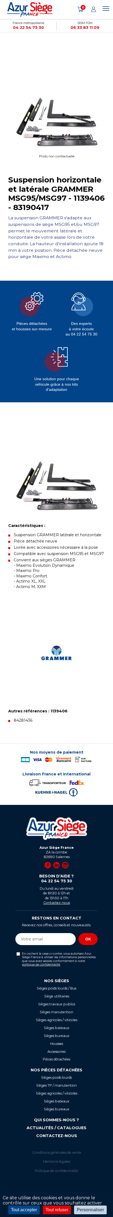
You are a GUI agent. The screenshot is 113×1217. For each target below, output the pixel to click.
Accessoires (56, 1052)
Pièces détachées (56, 1059)
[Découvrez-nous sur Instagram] (65, 865)
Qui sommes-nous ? (56, 1120)
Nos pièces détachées (56, 1070)
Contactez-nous (56, 903)
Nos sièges (56, 981)
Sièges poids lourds (56, 1077)
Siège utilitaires (56, 996)
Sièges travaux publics (56, 1004)
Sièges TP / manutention (56, 1085)
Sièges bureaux (56, 1036)
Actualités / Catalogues (56, 1128)
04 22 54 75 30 (28, 27)
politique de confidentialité (41, 964)
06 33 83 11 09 (84, 27)
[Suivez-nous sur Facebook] (47, 865)
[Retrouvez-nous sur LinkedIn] (56, 865)
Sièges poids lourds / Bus (56, 988)
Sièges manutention (56, 1012)
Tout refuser (57, 1209)
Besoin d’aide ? (56, 878)
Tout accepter (24, 1209)
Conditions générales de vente (56, 1152)
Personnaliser (90, 1209)
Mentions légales (56, 1161)
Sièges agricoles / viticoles (56, 1020)
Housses (56, 1044)
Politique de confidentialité (56, 1171)
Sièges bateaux (56, 1028)
